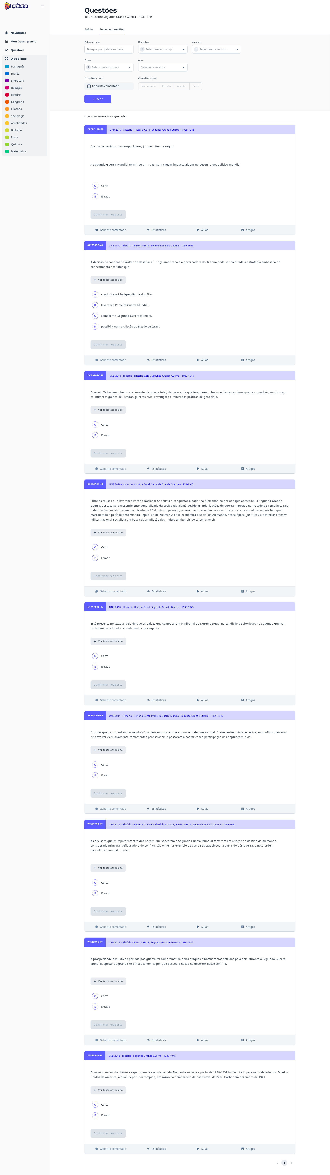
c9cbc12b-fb (95, 129)
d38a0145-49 (95, 484)
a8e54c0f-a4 (95, 715)
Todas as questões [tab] (112, 29)
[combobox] (160, 49)
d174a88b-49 (95, 606)
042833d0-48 (95, 245)
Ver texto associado (110, 279)
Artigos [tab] (250, 230)
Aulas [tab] (204, 230)
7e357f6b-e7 (95, 824)
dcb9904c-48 (95, 375)
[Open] (183, 49)
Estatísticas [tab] (159, 230)
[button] (24, 105)
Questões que (147, 78)
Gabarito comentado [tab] (113, 230)
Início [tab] (89, 29)
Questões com (93, 78)
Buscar (98, 99)
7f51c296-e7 (95, 942)
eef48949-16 (94, 1055)
